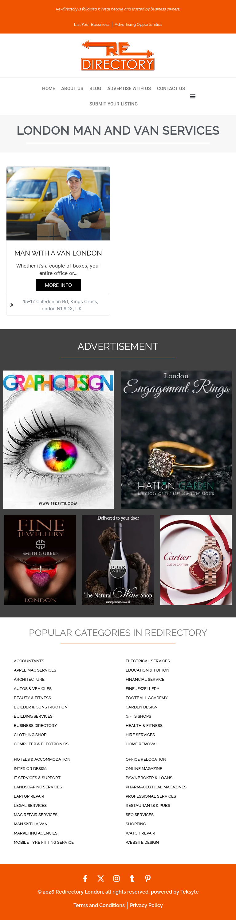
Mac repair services (35, 814)
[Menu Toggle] (193, 96)
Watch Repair (140, 833)
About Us (72, 88)
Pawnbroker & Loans (149, 777)
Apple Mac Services (35, 670)
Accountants (29, 661)
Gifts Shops (138, 716)
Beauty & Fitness (32, 698)
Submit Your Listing (113, 104)
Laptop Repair (29, 796)
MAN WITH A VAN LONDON (58, 253)
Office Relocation (146, 759)
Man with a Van (31, 824)
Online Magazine (144, 768)
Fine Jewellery (142, 688)
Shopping (136, 824)
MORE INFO (58, 285)
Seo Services (140, 814)
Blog (95, 88)
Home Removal (142, 744)
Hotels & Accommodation (42, 759)
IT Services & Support (37, 777)
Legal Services (30, 805)
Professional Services (151, 796)
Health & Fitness (144, 725)
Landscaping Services (38, 787)
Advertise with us (129, 88)
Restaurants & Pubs (148, 805)
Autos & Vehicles (33, 688)
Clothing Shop (30, 734)
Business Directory (35, 725)
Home (48, 88)
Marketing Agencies (35, 833)
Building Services (33, 716)
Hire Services (140, 734)
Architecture (29, 679)
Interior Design (31, 768)
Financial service (145, 679)
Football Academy (147, 698)
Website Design (142, 842)
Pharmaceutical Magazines (156, 787)
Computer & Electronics (41, 744)
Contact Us (171, 88)
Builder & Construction (41, 707)
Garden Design (142, 707)
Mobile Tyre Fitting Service (44, 842)
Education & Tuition (147, 670)
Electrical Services (148, 661)
